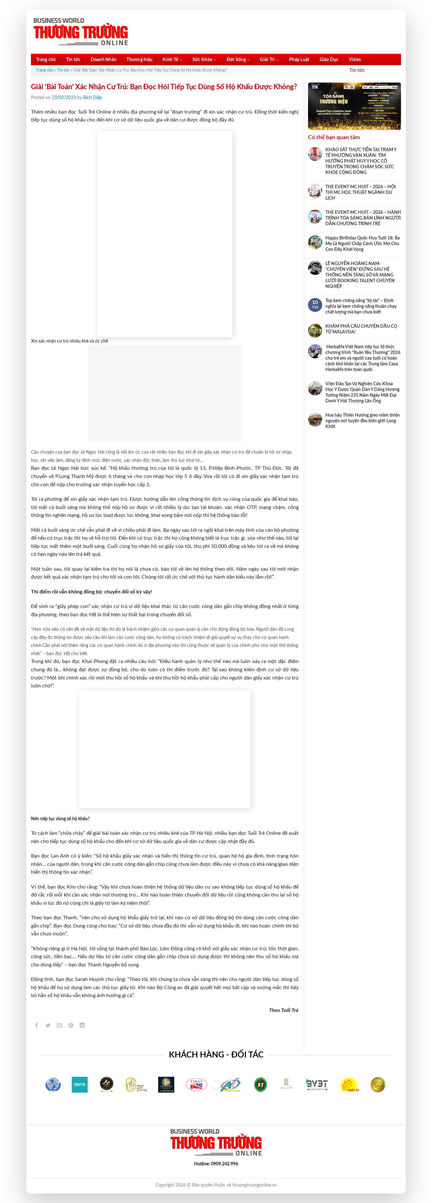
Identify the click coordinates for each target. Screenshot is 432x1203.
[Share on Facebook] (37, 1026)
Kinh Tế (170, 60)
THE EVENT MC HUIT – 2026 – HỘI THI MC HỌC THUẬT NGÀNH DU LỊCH (360, 193)
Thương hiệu (139, 60)
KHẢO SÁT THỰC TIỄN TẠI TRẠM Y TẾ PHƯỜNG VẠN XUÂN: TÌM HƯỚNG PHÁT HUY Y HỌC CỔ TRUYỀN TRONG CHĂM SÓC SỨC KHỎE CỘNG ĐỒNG (360, 161)
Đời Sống (236, 60)
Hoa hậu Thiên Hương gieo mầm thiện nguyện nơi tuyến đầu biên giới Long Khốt (362, 421)
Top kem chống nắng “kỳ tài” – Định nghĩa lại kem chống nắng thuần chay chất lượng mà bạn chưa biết (361, 306)
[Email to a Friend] (59, 1026)
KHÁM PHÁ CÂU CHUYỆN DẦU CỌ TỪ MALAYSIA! (361, 329)
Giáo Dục (329, 60)
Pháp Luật (299, 60)
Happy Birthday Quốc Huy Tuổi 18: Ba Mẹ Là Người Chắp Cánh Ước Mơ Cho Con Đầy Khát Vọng (362, 244)
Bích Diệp (92, 98)
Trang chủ (46, 60)
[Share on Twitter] (48, 1026)
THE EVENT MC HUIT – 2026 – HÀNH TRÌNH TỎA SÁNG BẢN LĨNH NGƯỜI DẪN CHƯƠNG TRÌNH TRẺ (363, 218)
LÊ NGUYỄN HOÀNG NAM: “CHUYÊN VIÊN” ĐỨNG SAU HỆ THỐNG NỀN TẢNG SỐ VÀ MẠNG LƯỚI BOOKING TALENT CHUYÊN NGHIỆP (360, 275)
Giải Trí (267, 60)
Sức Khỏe (202, 60)
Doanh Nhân (104, 60)
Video (355, 60)
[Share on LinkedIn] (82, 1026)
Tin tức (73, 60)
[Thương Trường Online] (80, 31)
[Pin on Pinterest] (71, 1026)
